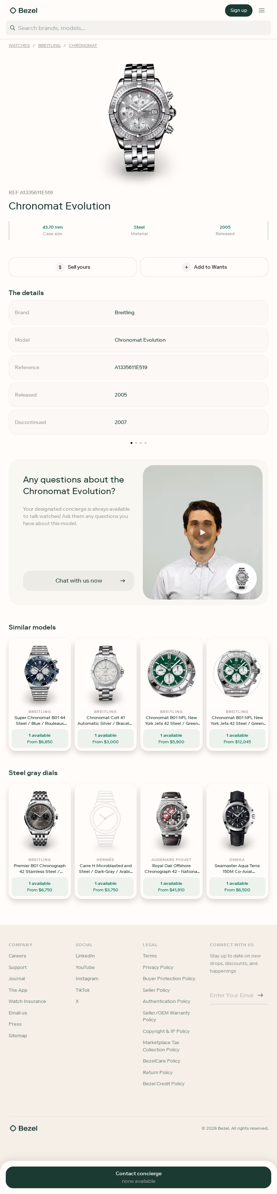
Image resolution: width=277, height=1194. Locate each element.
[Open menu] (261, 10)
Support (18, 967)
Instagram (87, 978)
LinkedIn (85, 956)
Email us (18, 1013)
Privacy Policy (158, 967)
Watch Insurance (27, 1001)
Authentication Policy (166, 1001)
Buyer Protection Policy (169, 978)
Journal (17, 978)
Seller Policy (156, 990)
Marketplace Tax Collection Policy (161, 1046)
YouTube (85, 967)
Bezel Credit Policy (164, 1083)
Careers (17, 956)
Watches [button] (19, 45)
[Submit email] (260, 995)
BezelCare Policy (161, 1061)
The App (18, 990)
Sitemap (18, 1035)
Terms (150, 956)
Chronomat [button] (83, 45)
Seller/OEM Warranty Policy (166, 1016)
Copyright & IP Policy (166, 1031)
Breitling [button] (49, 45)
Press (15, 1024)
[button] (238, 10)
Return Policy (158, 1072)
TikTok (83, 990)
